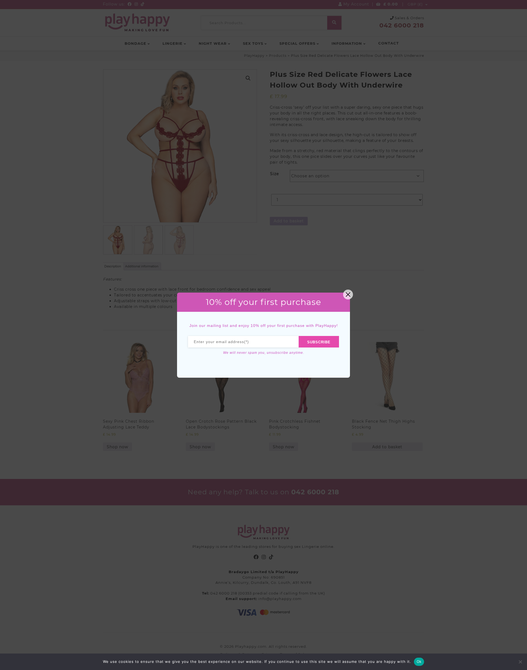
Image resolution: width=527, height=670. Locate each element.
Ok (419, 661)
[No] (520, 662)
